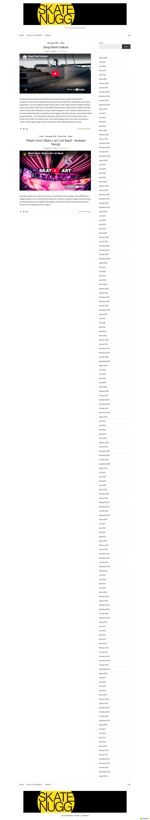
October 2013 (103, 716)
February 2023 (104, 237)
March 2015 (103, 643)
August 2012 (103, 776)
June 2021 (102, 323)
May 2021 (102, 327)
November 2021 (104, 301)
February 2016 (104, 596)
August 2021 (103, 314)
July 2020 (102, 370)
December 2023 (104, 194)
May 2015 (102, 635)
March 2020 (103, 387)
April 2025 (102, 126)
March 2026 (103, 79)
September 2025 (104, 105)
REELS (22, 35)
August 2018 (103, 468)
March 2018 (103, 489)
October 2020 (103, 357)
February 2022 (104, 288)
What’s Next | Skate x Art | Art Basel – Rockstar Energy (56, 142)
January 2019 (103, 447)
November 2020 (104, 353)
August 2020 (103, 365)
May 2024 (102, 173)
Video (62, 43)
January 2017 (103, 549)
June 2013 (102, 733)
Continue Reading (83, 129)
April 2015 (102, 639)
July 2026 (102, 62)
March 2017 (103, 541)
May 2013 (102, 737)
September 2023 (104, 207)
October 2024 (103, 152)
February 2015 (104, 648)
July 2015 (102, 626)
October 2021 (103, 306)
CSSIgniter (85, 815)
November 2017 (104, 507)
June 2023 (102, 220)
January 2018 (103, 498)
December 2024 (104, 143)
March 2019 (103, 438)
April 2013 (102, 742)
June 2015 (102, 631)
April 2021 (102, 331)
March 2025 (103, 130)
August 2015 (103, 622)
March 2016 (103, 592)
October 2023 (103, 203)
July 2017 (102, 524)
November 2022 (104, 250)
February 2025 (104, 135)
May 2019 (102, 430)
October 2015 (103, 613)
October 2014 (103, 665)
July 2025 (102, 113)
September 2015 (104, 618)
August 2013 (103, 725)
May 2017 (102, 532)
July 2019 (102, 421)
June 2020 (102, 374)
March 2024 (103, 182)
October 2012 (103, 767)
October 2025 (103, 100)
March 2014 (103, 695)
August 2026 (103, 58)
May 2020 (102, 378)
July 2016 (102, 575)
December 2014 (104, 656)
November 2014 (104, 660)
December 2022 (104, 246)
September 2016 (104, 566)
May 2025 (102, 122)
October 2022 (103, 254)
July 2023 (102, 216)
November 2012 (104, 763)
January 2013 (103, 755)
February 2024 (104, 186)
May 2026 (102, 70)
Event (42, 136)
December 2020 (104, 348)
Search (101, 43)
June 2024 (102, 169)
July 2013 (102, 729)
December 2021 (104, 297)
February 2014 (104, 699)
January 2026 (103, 87)
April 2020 (102, 383)
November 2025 (104, 96)
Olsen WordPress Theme (70, 815)
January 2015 (103, 652)
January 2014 (103, 703)
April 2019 (102, 434)
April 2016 (102, 588)
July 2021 (102, 318)
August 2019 (103, 417)
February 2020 (104, 391)
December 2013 (104, 707)
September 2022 (104, 259)
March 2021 (103, 335)
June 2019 (102, 425)
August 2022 (103, 263)
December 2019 (104, 400)
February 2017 (104, 545)
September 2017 (104, 515)
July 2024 (102, 164)
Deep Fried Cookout (55, 47)
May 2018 (102, 481)
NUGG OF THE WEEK (34, 35)
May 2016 (102, 583)
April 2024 (102, 177)
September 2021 (104, 310)
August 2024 (103, 160)
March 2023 (103, 233)
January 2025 (103, 139)
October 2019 (103, 408)
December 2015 (104, 605)
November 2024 (104, 147)
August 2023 (103, 211)
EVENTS (48, 35)
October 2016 (103, 562)
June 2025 (102, 117)
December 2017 (104, 502)
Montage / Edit (52, 43)
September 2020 (104, 361)
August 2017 (103, 519)
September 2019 (104, 412)
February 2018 (104, 494)
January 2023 (103, 241)
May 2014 (102, 686)
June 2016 (102, 579)
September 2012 (104, 772)
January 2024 (103, 190)
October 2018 (103, 459)
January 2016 (103, 601)
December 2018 (104, 451)
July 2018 (102, 472)
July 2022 (102, 267)
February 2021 (104, 340)
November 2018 (104, 455)
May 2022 (102, 276)
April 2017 (102, 536)
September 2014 (104, 669)
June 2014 (102, 682)
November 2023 (104, 199)
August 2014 (103, 673)
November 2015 (104, 609)
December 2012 (104, 759)
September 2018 (104, 464)
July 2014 (102, 678)
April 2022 (102, 280)
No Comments (62, 51)
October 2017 (103, 511)
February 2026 (104, 83)
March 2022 (103, 284)
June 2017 (102, 528)
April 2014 (102, 690)
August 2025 (103, 109)
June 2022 (102, 271)
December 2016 (104, 554)
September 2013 (104, 720)
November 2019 (104, 404)
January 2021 (103, 344)
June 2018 (102, 477)
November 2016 (104, 558)
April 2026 (102, 75)
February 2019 (104, 442)
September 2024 (104, 156)
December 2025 (104, 92)
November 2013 (104, 712)
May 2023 (102, 224)
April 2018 (102, 485)
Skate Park (62, 136)
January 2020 (103, 395)
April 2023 (102, 229)
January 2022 (103, 293)
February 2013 (104, 750)
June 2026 (102, 66)
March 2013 (103, 746)
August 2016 (103, 571)
